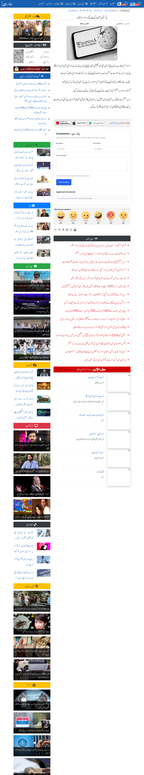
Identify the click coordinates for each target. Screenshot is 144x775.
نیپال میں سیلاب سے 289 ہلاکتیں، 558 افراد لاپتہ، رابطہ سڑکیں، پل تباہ (31, 110)
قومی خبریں (29, 144)
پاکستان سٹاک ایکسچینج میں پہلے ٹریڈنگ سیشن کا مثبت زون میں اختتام (23, 418)
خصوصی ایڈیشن (103, 3)
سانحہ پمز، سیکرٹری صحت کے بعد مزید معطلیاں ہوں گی (30, 90)
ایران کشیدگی (98, 10)
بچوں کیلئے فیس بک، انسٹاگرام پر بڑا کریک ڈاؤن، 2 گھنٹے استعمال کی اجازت (23, 552)
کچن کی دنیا (100, 471)
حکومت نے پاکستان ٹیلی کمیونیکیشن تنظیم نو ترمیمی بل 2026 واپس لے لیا (23, 538)
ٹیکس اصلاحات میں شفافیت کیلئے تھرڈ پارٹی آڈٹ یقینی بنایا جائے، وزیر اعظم (23, 378)
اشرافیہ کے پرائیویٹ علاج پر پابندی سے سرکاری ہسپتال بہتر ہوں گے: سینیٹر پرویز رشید (23, 157)
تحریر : (102, 420)
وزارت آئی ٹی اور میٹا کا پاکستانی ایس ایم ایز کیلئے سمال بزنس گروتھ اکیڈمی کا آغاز (23, 578)
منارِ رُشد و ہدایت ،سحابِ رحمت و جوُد (91, 415)
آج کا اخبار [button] (57, 4)
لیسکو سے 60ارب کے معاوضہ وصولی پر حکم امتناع (31, 83)
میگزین (112, 3)
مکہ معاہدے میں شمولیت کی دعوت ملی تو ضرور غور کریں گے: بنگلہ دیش (23, 218)
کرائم (29, 685)
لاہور (45, 52)
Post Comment (64, 182)
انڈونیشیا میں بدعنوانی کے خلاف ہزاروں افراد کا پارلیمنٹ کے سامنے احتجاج (23, 245)
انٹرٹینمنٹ (29, 425)
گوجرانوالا (29, 57)
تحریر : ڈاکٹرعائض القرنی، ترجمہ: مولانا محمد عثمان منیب (90, 439)
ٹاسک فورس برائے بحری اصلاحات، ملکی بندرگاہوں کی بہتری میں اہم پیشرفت (23, 404)
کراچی (45, 62)
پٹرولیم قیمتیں (72, 10)
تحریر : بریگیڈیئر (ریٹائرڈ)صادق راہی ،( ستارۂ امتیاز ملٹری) (89, 401)
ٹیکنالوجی (29, 524)
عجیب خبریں (29, 586)
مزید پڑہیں (90, 238)
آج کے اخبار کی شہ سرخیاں (30, 76)
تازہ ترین (49, 3)
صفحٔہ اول (42, 3)
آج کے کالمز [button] (69, 4)
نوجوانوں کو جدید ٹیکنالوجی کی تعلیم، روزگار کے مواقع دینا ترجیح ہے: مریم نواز (23, 171)
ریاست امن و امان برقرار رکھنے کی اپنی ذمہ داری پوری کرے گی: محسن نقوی (23, 197)
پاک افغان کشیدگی (85, 10)
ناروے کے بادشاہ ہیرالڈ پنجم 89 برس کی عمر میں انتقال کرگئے (23, 232)
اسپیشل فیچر (93, 3)
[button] (16, 30)
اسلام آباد (43, 57)
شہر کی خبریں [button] (81, 4)
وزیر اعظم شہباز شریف (111, 10)
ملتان (31, 62)
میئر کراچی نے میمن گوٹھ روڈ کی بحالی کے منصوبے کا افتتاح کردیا (23, 184)
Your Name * (60, 143)
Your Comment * (61, 155)
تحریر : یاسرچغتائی (99, 383)
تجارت (29, 365)
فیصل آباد (29, 52)
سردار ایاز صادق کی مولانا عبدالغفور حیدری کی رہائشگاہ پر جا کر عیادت (31, 121)
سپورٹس (29, 266)
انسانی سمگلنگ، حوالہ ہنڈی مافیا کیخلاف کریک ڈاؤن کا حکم (31, 132)
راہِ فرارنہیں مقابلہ (97, 452)
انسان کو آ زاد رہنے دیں (96, 377)
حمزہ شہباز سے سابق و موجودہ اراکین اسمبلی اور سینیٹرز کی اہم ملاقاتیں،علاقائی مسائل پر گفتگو (30, 99)
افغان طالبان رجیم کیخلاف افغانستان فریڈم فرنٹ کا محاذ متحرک (23, 258)
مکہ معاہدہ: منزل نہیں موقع (95, 396)
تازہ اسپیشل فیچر (30, 16)
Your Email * (97, 143)
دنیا (30, 205)
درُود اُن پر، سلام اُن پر (96, 433)
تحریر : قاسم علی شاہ (99, 458)
